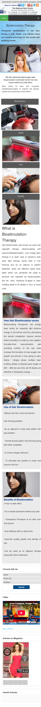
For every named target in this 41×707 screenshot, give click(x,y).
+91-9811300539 (22, 14)
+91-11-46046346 (32, 12)
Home (4, 18)
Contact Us (14, 5)
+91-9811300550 (32, 14)
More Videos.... (8, 629)
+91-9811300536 (12, 14)
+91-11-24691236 (12, 12)
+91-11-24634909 (22, 12)
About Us (7, 5)
